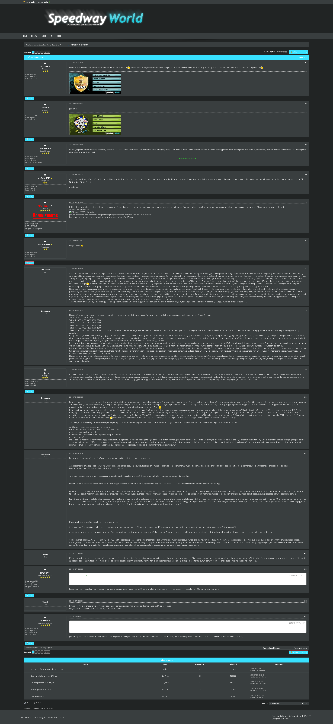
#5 (305, 202)
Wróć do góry (40, 717)
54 (200, 676)
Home (25, 35)
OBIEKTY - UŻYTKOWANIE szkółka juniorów (47, 669)
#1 (305, 63)
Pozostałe (55, 45)
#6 (305, 241)
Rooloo (286, 718)
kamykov (44, 572)
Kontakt (28, 717)
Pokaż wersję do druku (34, 703)
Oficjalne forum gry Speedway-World (38, 45)
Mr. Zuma (262, 677)
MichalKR (44, 66)
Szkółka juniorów (37, 696)
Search (34, 35)
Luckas (44, 107)
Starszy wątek (32, 648)
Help (59, 35)
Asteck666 (165, 669)
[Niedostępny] (52, 178)
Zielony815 (44, 148)
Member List (47, 35)
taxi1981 (165, 696)
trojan (44, 373)
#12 (305, 553)
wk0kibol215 (44, 178)
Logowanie (30, 2)
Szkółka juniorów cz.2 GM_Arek (43, 683)
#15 (305, 617)
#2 (305, 104)
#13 (305, 569)
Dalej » (47, 52)
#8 (305, 310)
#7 (305, 268)
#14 (305, 601)
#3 (305, 145)
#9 (305, 369)
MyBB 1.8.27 (305, 716)
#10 (305, 397)
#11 (305, 453)
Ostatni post (254, 670)
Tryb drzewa (303, 57)
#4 (305, 174)
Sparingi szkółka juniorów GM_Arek (44, 676)
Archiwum (63, 45)
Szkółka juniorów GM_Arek (41, 689)
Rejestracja (43, 2)
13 (200, 689)
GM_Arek (165, 676)
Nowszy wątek (46, 648)
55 (200, 683)
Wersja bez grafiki (56, 717)
